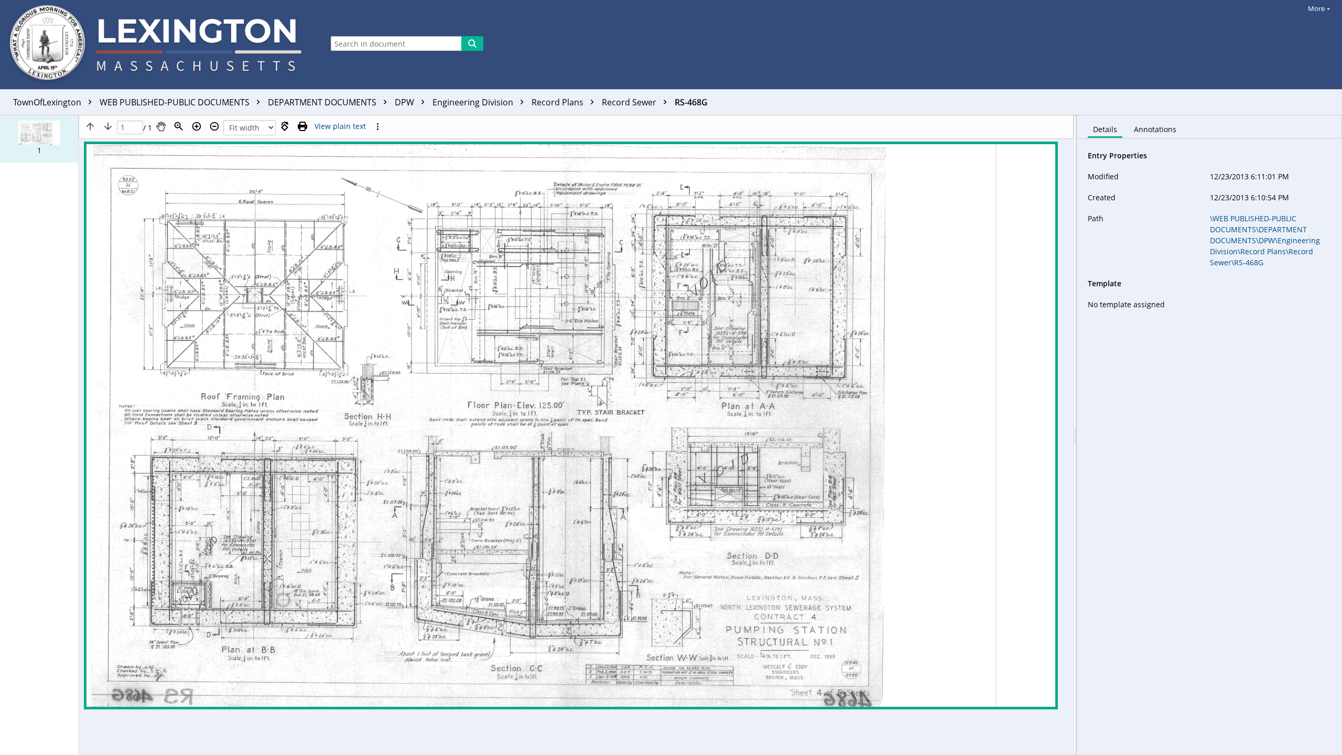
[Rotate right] (285, 126)
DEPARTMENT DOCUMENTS (323, 102)
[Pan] (161, 126)
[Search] (472, 43)
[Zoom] (179, 126)
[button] (39, 139)
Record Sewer (630, 102)
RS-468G (691, 102)
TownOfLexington (48, 102)
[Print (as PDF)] (302, 126)
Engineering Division (473, 102)
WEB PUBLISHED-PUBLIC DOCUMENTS (176, 102)
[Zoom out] (214, 126)
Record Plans (559, 102)
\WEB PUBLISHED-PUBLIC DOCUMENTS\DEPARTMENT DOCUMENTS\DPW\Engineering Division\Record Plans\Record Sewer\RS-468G (1265, 240)
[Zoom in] (196, 126)
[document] (1209, 435)
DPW (405, 102)
